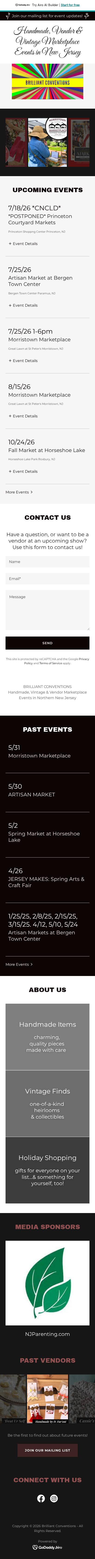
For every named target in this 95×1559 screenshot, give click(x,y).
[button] (23, 243)
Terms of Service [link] (50, 663)
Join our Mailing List (47, 1450)
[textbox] (47, 561)
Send (47, 643)
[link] (47, 53)
